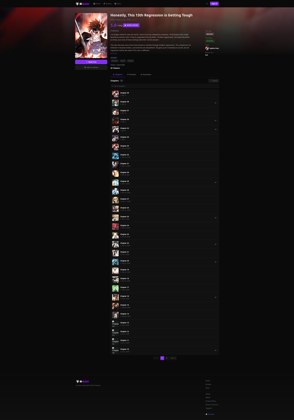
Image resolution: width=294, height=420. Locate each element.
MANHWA (209, 34)
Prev (156, 358)
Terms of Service (212, 404)
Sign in (214, 4)
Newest (214, 81)
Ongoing (209, 41)
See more (113, 53)
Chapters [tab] (118, 74)
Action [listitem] (123, 61)
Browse (109, 4)
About (208, 394)
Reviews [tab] (132, 74)
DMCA (208, 397)
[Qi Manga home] (82, 4)
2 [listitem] (166, 358)
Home (98, 4)
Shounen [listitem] (114, 61)
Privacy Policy (211, 401)
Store (119, 4)
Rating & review (132, 25)
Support (209, 408)
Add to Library (92, 67)
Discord (211, 414)
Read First (92, 62)
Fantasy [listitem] (130, 61)
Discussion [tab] (147, 74)
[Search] (207, 4)
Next (172, 358)
